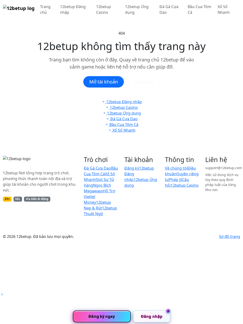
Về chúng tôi (176, 168)
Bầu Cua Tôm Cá (199, 9)
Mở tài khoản (103, 82)
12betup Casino (103, 9)
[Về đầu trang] (2, 294)
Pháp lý (175, 179)
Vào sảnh (144, 82)
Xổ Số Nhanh (224, 9)
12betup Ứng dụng (137, 9)
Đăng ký (131, 168)
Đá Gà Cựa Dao (168, 9)
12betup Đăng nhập (73, 9)
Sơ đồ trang (229, 236)
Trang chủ (45, 9)
